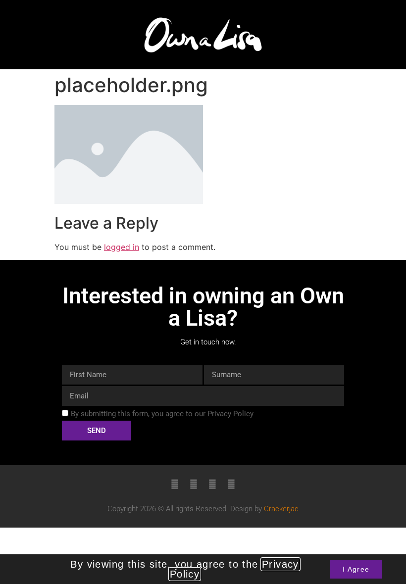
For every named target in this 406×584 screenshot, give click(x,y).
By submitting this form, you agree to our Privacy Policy (162, 413)
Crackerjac (281, 508)
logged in (121, 247)
